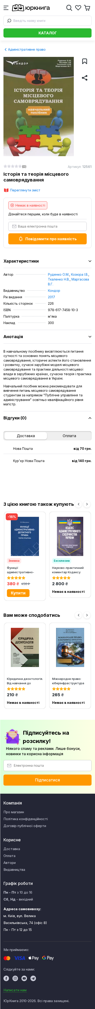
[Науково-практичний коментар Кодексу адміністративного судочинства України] (70, 536)
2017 (51, 297)
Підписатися (47, 780)
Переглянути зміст (25, 190)
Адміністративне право (26, 49)
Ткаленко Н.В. (59, 279)
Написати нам (15, 990)
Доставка (26, 435)
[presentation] (78, 504)
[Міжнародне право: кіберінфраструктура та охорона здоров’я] (70, 647)
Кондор (54, 290)
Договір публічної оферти (24, 826)
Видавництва (14, 869)
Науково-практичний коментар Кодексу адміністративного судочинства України (68, 570)
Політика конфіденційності (25, 819)
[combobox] (47, 21)
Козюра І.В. (79, 274)
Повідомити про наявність (51, 239)
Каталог (48, 33)
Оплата (69, 435)
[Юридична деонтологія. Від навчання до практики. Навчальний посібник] (25, 647)
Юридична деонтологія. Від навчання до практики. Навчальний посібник (25, 681)
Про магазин (13, 812)
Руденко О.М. (58, 274)
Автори (9, 862)
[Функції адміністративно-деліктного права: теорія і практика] (25, 536)
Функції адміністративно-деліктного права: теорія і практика (20, 570)
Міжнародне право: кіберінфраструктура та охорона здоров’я (68, 681)
